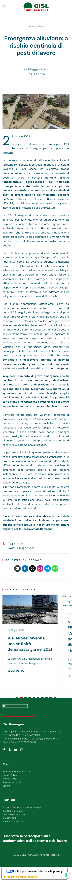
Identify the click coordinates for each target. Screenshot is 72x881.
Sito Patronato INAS (13, 821)
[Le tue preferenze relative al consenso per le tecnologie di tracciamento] (66, 875)
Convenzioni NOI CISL (14, 814)
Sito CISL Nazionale (13, 810)
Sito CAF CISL (10, 817)
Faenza (39, 74)
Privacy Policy (10, 778)
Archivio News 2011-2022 (16, 771)
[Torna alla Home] (36, 6)
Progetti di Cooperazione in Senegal (22, 807)
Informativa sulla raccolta (20, 876)
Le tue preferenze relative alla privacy (38, 871)
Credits (6, 785)
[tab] (17, 697)
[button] (4, 6)
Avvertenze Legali (12, 782)
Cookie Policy (10, 775)
